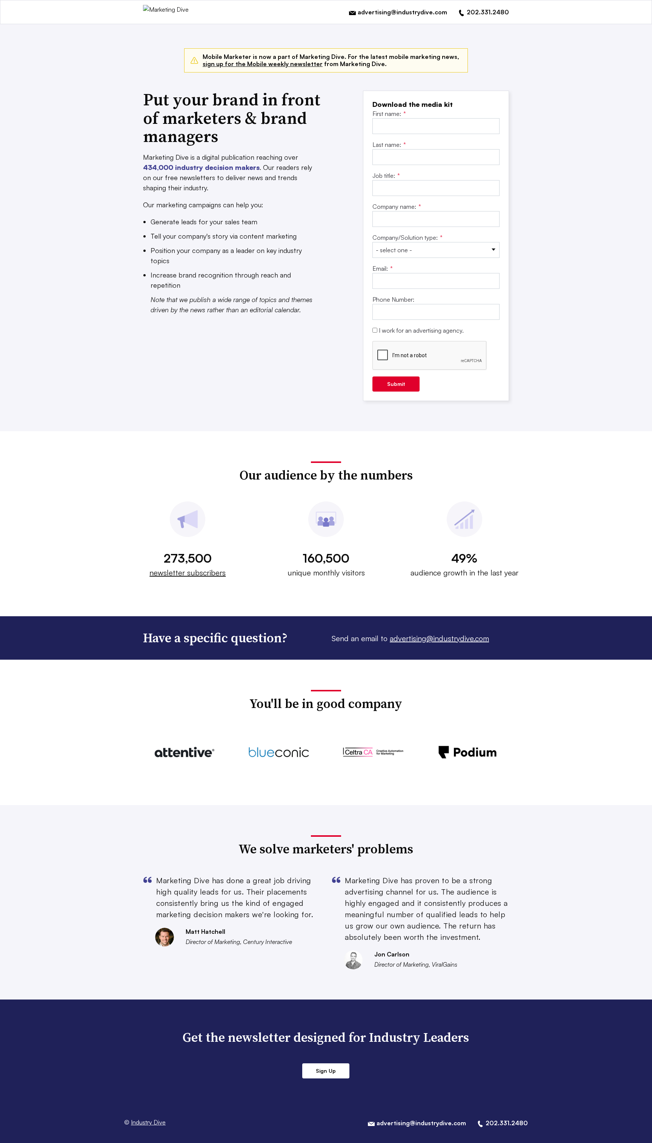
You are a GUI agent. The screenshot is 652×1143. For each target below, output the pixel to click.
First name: (389, 113)
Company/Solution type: (407, 237)
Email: (382, 268)
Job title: (386, 175)
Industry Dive (148, 1122)
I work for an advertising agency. (421, 330)
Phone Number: (393, 299)
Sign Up (326, 1070)
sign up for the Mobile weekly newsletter (263, 64)
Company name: (396, 206)
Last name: (389, 144)
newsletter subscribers (187, 572)
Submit (396, 384)
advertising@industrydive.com (439, 638)
